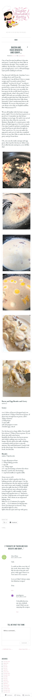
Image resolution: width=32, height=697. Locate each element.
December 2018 (7, 691)
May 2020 (5, 681)
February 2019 (7, 687)
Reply (12, 591)
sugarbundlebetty (22, 55)
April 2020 (6, 682)
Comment (24, 643)
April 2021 (6, 672)
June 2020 (5, 679)
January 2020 (6, 684)
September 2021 (7, 664)
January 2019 (6, 689)
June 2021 (5, 669)
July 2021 (5, 667)
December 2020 (7, 676)
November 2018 (7, 693)
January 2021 (6, 674)
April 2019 (6, 686)
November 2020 (7, 677)
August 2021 (6, 666)
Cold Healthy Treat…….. (8, 649)
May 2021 (5, 671)
